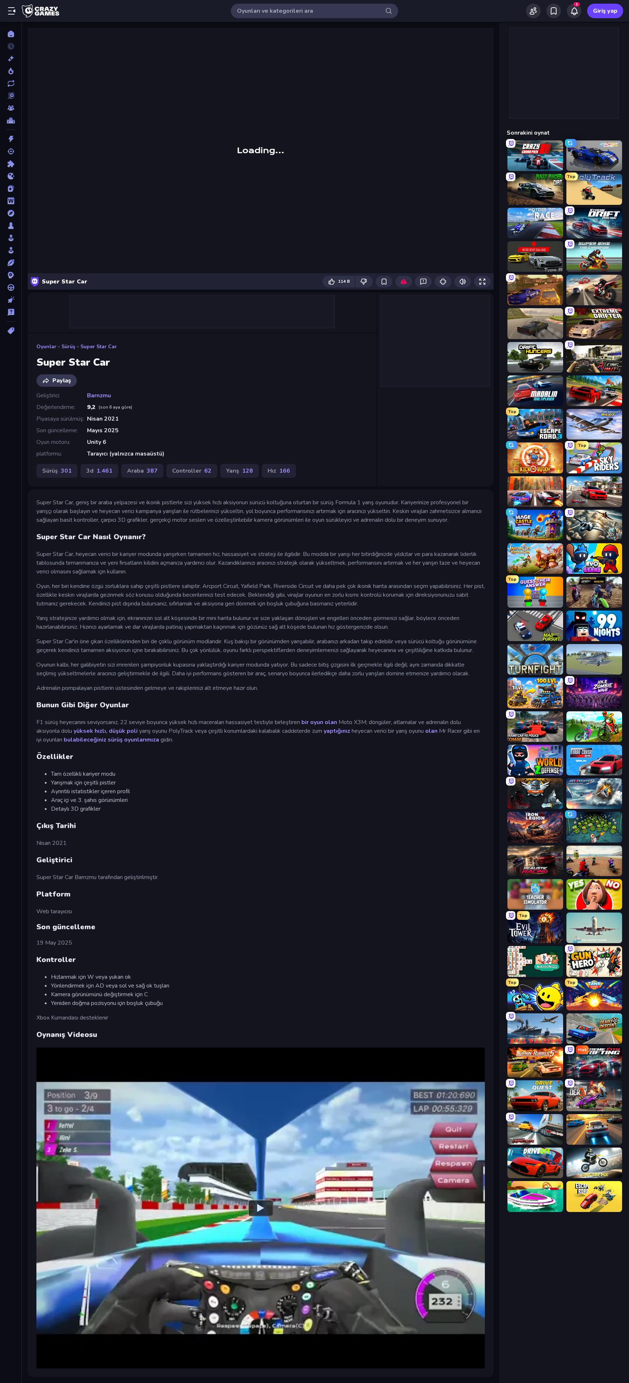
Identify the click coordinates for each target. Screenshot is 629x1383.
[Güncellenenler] (10, 83)
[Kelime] (10, 201)
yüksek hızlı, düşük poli (106, 731)
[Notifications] (574, 11)
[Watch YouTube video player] (260, 1208)
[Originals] (10, 96)
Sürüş (68, 346)
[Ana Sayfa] (10, 34)
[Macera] (10, 213)
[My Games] (553, 11)
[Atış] (10, 151)
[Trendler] (10, 71)
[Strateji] (10, 275)
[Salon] (10, 238)
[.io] (10, 176)
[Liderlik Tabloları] (10, 120)
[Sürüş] (10, 287)
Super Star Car (98, 346)
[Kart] (10, 188)
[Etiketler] (10, 331)
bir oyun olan (319, 722)
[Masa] (10, 225)
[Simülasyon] (10, 250)
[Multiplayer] (10, 108)
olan (431, 731)
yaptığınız (337, 731)
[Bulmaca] (10, 164)
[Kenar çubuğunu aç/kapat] (11, 11)
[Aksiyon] (10, 139)
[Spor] (10, 263)
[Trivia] (10, 312)
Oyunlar (46, 346)
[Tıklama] (10, 300)
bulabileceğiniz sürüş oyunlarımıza (111, 740)
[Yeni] (10, 58)
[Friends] (533, 11)
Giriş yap (605, 11)
